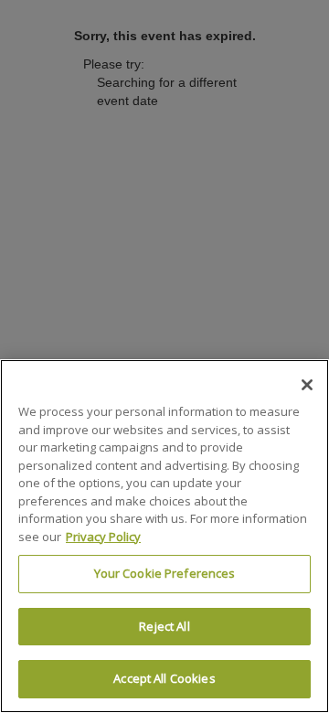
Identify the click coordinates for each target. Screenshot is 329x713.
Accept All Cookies (164, 678)
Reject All (164, 626)
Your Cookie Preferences (165, 573)
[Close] (307, 385)
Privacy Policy (103, 536)
